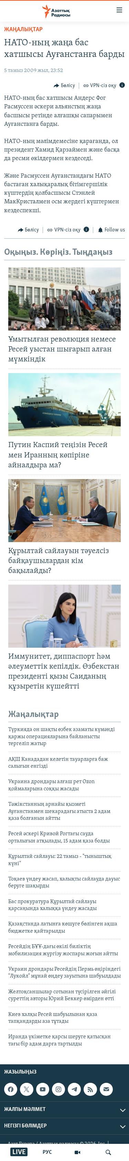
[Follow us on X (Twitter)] (26, 1089)
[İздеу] (108, 1152)
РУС (47, 1152)
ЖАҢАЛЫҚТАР (23, 30)
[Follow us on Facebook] (10, 1089)
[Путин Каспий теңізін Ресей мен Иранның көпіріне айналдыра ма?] (64, 404)
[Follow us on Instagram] (58, 1089)
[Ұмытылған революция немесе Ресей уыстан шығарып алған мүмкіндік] (64, 299)
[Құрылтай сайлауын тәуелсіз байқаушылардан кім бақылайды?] (64, 510)
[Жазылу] (106, 1089)
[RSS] (90, 1089)
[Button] (64, 85)
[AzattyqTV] (77, 1152)
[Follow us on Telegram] (74, 1089)
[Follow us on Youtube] (42, 1089)
